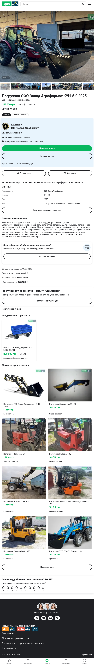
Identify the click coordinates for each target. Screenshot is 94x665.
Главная (9, 663)
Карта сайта (9, 648)
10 (43, 590)
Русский (86, 654)
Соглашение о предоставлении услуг (23, 643)
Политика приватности (15, 638)
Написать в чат (47, 156)
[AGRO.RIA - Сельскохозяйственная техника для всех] (11, 3)
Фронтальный (73, 203)
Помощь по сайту (47, 613)
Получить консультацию (47, 301)
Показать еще (47, 567)
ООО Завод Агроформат (53, 191)
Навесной (60, 203)
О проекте (8, 633)
